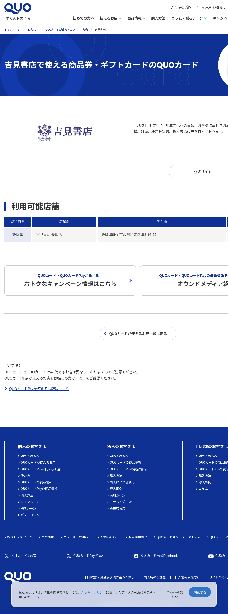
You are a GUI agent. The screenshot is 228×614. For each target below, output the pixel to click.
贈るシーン (28, 508)
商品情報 (134, 18)
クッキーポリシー (93, 592)
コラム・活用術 (121, 501)
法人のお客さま (121, 446)
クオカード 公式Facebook (159, 555)
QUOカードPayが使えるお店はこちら (39, 388)
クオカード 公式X (24, 555)
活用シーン (117, 495)
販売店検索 (136, 537)
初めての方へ (83, 18)
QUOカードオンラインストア (177, 537)
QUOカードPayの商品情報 (39, 488)
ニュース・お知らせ (77, 537)
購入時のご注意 (155, 577)
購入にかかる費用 (122, 482)
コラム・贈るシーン (187, 18)
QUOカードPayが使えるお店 (41, 469)
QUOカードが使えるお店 (60, 29)
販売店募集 (117, 508)
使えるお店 (109, 18)
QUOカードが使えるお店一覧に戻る (138, 333)
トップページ (12, 29)
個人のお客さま (32, 446)
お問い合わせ (109, 537)
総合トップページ (19, 537)
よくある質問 (181, 7)
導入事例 (116, 488)
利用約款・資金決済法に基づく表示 (109, 577)
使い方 (25, 475)
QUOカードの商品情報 (36, 482)
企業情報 (47, 537)
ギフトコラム (30, 515)
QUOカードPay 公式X (88, 555)
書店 (85, 29)
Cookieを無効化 (175, 594)
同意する (200, 592)
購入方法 (158, 18)
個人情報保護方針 (187, 577)
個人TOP (33, 29)
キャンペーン (30, 501)
